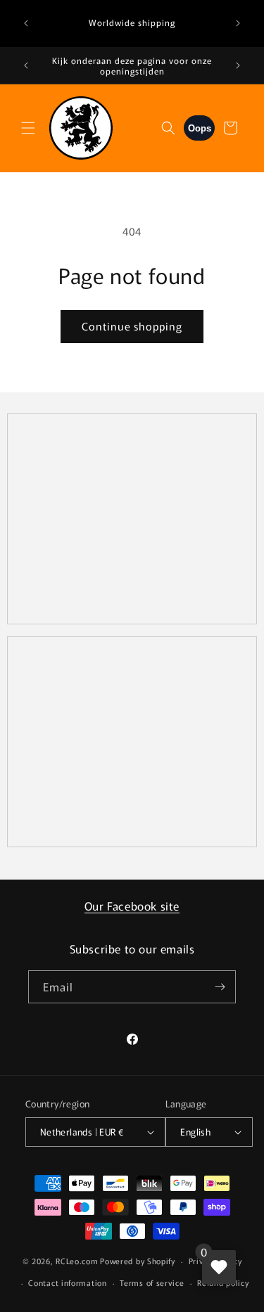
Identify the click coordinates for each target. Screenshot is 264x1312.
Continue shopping (132, 326)
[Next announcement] (237, 23)
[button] (28, 127)
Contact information (67, 1282)
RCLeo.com (77, 1260)
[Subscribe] (219, 986)
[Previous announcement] (26, 23)
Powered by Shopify (137, 1260)
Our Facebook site (132, 905)
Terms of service (152, 1282)
